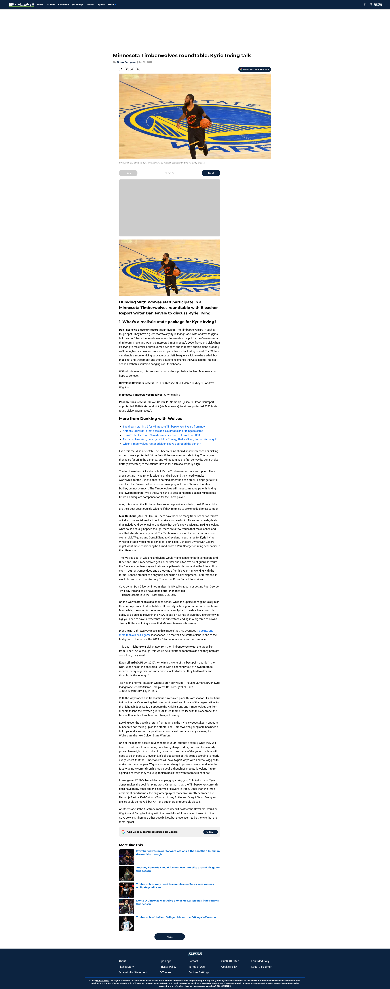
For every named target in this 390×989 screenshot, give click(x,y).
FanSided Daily (260, 961)
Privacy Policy (168, 966)
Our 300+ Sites (230, 961)
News (40, 4)
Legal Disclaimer (261, 966)
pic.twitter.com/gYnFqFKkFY (175, 687)
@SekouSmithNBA (198, 682)
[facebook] (364, 4)
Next (211, 173)
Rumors (50, 4)
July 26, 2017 (169, 595)
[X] (371, 4)
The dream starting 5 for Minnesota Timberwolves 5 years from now (164, 426)
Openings (165, 961)
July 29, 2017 (150, 691)
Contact (193, 961)
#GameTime (150, 687)
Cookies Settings (198, 972)
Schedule (63, 4)
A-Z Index (165, 972)
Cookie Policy (229, 966)
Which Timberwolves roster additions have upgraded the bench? (162, 443)
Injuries (101, 4)
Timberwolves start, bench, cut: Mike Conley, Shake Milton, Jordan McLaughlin (170, 439)
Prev (128, 173)
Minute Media (102, 980)
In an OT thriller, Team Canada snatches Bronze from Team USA (161, 435)
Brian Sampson (127, 62)
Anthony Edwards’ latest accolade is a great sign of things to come (163, 430)
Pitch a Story (126, 966)
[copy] (138, 69)
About (122, 961)
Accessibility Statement (132, 972)
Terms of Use (196, 966)
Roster (90, 4)
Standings (77, 4)
